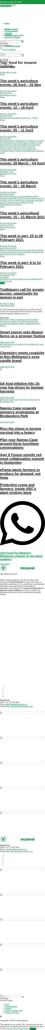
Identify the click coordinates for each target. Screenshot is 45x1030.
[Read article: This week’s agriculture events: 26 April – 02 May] (22, 72)
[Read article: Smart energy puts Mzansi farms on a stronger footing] (22, 323)
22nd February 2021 (8, 248)
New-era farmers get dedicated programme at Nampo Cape (20, 604)
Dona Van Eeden (9, 91)
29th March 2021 (7, 172)
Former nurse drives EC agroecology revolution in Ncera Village (21, 676)
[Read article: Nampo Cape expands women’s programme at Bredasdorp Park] (22, 401)
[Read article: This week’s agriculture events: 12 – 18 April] (22, 95)
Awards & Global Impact (14, 686)
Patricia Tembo (8, 304)
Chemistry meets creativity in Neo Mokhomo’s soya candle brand (22, 356)
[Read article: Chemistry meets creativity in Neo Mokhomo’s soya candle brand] (22, 345)
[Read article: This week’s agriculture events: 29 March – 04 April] (22, 146)
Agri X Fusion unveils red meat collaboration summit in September (22, 458)
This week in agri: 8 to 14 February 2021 (20, 264)
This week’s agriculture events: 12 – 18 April (19, 105)
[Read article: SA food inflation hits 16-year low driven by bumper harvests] (22, 373)
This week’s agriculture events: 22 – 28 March (19, 184)
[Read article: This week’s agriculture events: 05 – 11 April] (22, 118)
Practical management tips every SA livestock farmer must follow (22, 661)
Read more (4, 317)
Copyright (9, 696)
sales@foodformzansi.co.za (21, 706)
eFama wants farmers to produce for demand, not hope (20, 473)
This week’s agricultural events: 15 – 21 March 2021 (22, 215)
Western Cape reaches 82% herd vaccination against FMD (18, 646)
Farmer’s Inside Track (14, 35)
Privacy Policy (10, 694)
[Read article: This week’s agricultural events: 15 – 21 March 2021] (22, 200)
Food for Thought (12, 37)
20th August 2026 (7, 306)
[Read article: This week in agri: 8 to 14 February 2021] (22, 252)
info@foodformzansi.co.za (16, 704)
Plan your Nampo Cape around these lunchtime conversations (19, 443)
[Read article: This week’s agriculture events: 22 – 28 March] (22, 174)
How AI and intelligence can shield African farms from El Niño (20, 631)
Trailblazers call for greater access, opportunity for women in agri (22, 293)
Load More (4, 277)
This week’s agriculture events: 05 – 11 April (19, 128)
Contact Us (9, 690)
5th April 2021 (5, 139)
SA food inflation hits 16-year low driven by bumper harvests (22, 387)
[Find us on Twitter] (1, 14)
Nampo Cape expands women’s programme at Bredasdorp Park (19, 412)
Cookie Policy (10, 692)
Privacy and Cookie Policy (18, 1029)
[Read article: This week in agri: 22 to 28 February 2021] (22, 227)
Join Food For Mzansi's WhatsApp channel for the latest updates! (21, 556)
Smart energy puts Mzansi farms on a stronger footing (22, 334)
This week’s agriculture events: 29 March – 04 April (22, 161)
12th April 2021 (6, 116)
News (7, 23)
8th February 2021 (7, 275)
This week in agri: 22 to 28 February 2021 (21, 238)
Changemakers (11, 29)
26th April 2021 (6, 93)
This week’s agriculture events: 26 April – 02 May (20, 83)
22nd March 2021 (7, 194)
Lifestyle (8, 33)
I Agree (32, 1029)
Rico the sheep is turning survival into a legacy (20, 430)
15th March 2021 (7, 225)
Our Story (8, 688)
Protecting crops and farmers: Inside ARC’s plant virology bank (18, 488)
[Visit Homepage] (8, 5)
